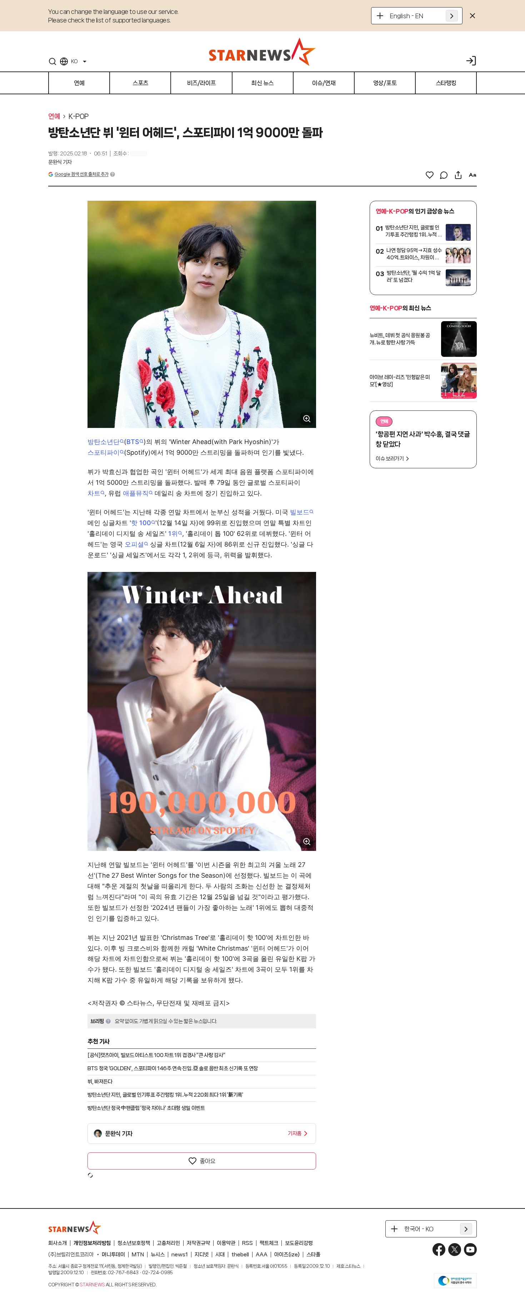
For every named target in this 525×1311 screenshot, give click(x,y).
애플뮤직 (136, 493)
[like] (429, 175)
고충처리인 (168, 1243)
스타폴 (313, 1254)
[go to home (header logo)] (262, 51)
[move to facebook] (438, 1249)
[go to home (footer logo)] (75, 1227)
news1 (179, 1254)
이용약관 (226, 1243)
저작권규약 (198, 1243)
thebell (240, 1254)
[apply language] (452, 15)
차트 (94, 493)
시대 (220, 1254)
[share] (458, 175)
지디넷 (202, 1254)
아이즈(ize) (287, 1254)
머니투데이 (113, 1254)
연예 (54, 116)
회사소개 (57, 1243)
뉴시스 (158, 1254)
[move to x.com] (454, 1249)
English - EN (406, 16)
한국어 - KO (419, 1229)
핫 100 (141, 523)
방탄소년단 (104, 441)
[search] (52, 61)
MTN (138, 1254)
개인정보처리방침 (92, 1243)
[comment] (444, 175)
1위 (173, 533)
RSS (247, 1243)
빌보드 (299, 512)
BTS (132, 441)
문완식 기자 (60, 162)
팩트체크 (269, 1243)
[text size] (472, 175)
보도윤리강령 (299, 1243)
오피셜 (134, 544)
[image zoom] (306, 418)
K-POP (79, 116)
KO (74, 61)
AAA (262, 1254)
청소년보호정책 (134, 1243)
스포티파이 (104, 452)
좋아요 (207, 1161)
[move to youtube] (470, 1249)
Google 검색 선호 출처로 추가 (81, 174)
